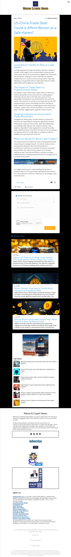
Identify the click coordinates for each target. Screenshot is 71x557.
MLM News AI (17, 506)
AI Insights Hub (18, 504)
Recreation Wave (18, 512)
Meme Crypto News (19, 509)
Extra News (20, 182)
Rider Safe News (18, 507)
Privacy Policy (35, 546)
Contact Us (35, 535)
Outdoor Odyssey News (21, 514)
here (42, 555)
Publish (51, 228)
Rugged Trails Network (20, 511)
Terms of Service (35, 540)
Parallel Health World (20, 503)
